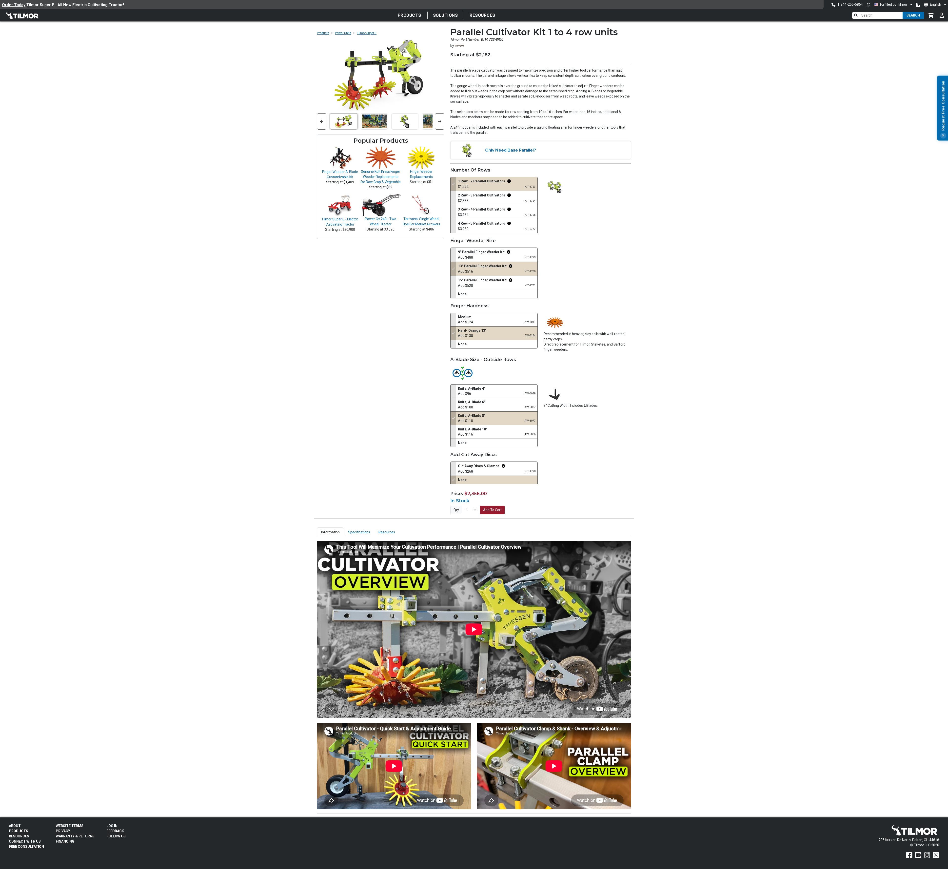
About (15, 826)
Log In (112, 826)
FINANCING (65, 841)
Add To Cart (492, 510)
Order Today (13, 4)
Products (409, 15)
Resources (482, 15)
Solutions (445, 15)
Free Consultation (26, 847)
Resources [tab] (386, 532)
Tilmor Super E (366, 33)
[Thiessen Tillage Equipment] (459, 45)
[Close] (943, 136)
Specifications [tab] (359, 532)
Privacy (63, 831)
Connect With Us (25, 841)
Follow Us (116, 836)
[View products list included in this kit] (509, 181)
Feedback (115, 831)
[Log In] (942, 15)
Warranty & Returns (75, 836)
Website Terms (69, 826)
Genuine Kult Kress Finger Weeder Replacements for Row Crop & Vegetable (380, 177)
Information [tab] (330, 532)
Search (913, 15)
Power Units (343, 33)
